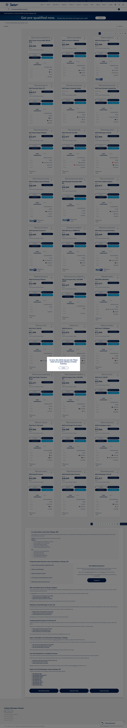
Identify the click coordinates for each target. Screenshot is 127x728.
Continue (63, 367)
